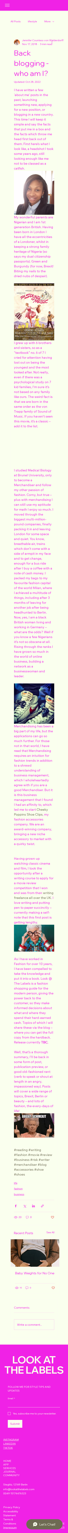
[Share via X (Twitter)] (24, 1206)
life (15, 1183)
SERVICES (9, 1468)
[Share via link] (42, 1206)
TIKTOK (8, 1447)
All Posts (16, 21)
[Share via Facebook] (15, 1206)
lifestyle (32, 21)
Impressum (10, 1527)
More (47, 21)
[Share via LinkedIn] (33, 1206)
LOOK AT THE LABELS (33, 1364)
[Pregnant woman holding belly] (35, 1253)
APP (6, 1464)
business (19, 1194)
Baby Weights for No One (34, 1273)
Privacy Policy (11, 1507)
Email (11, 1398)
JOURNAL (9, 1471)
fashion (18, 1188)
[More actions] (52, 42)
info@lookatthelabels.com (18, 1489)
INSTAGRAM (11, 1439)
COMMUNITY (11, 1475)
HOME (7, 1461)
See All (50, 1232)
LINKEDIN (9, 1443)
